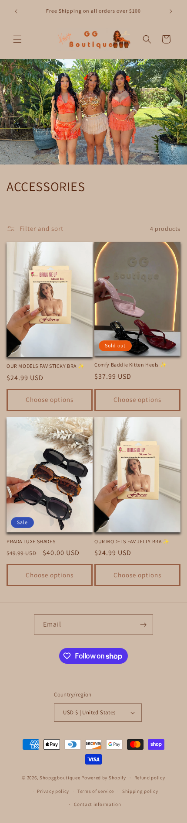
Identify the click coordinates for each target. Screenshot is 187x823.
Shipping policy (140, 791)
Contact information (97, 804)
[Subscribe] (143, 624)
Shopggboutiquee (60, 778)
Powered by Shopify (103, 778)
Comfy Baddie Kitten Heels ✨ (130, 364)
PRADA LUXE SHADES (31, 541)
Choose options (49, 399)
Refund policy (149, 778)
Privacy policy (53, 791)
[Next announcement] (170, 11)
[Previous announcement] (16, 11)
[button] (17, 39)
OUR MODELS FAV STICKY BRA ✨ (45, 366)
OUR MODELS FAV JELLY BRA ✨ (132, 541)
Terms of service (95, 791)
